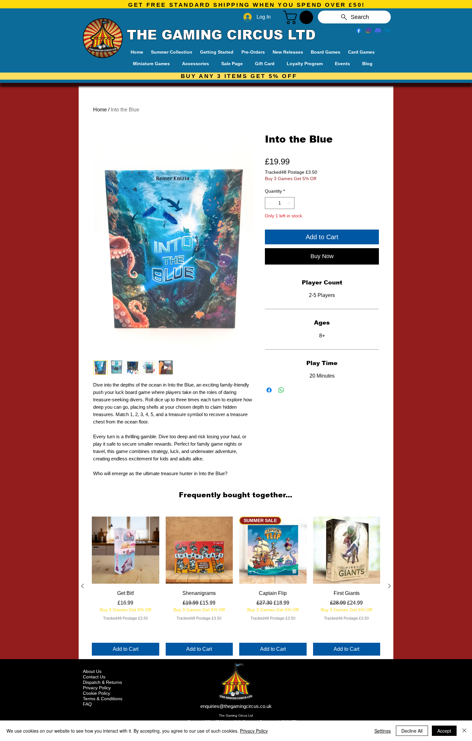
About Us (92, 671)
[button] (299, 17)
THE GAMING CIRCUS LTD (221, 35)
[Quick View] (125, 550)
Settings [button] (382, 731)
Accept (444, 731)
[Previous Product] (82, 586)
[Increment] (289, 203)
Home (100, 109)
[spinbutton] (279, 203)
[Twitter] (368, 30)
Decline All (412, 731)
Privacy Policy (97, 687)
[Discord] (378, 30)
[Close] (464, 731)
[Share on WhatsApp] (281, 390)
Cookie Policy (96, 693)
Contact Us (94, 676)
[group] (236, 586)
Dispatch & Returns (102, 682)
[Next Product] (389, 586)
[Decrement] (270, 203)
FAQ (87, 704)
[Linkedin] (387, 30)
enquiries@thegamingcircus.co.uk (236, 706)
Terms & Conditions (102, 698)
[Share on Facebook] (269, 390)
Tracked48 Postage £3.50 (291, 172)
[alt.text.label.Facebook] (358, 30)
